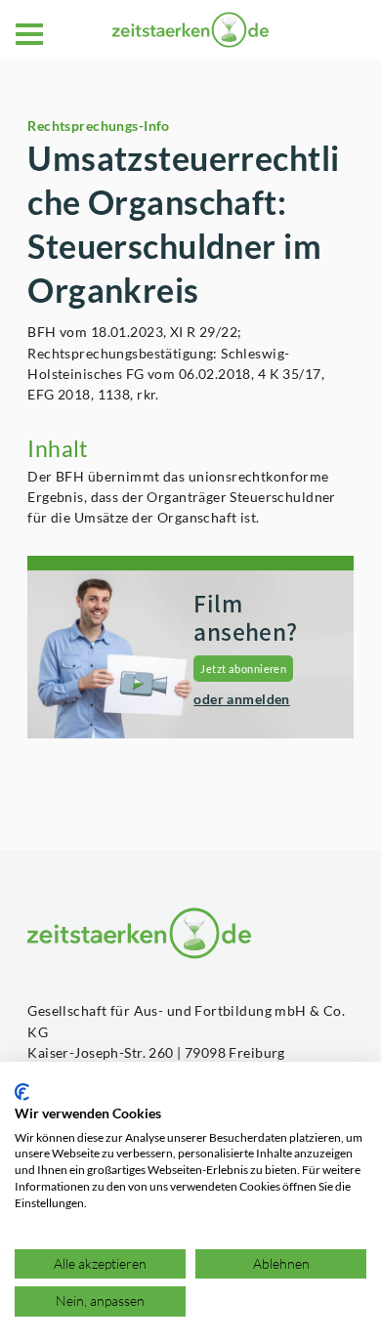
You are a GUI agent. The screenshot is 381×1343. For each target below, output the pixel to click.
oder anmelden (241, 699)
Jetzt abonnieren (243, 668)
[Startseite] (190, 30)
